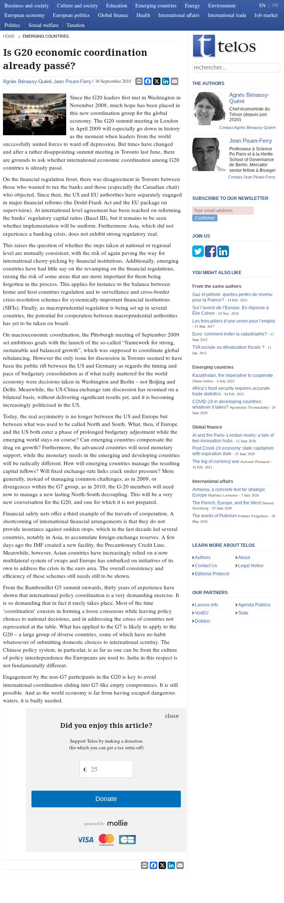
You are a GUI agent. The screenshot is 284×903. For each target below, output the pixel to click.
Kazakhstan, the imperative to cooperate (232, 375)
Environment (222, 5)
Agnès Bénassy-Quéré (27, 81)
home (9, 36)
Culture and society (77, 5)
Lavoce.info (206, 604)
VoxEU (202, 613)
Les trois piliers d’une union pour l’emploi (233, 321)
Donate (106, 799)
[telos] (236, 46)
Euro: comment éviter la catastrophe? (229, 334)
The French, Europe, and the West (226, 502)
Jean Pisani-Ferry (72, 81)
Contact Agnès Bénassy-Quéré (247, 127)
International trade (227, 14)
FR (275, 5)
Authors (202, 557)
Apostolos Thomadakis (249, 407)
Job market (266, 14)
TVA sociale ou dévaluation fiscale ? (228, 347)
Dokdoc (202, 621)
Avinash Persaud (255, 462)
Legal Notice (251, 565)
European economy (24, 14)
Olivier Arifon (202, 381)
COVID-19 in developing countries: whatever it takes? (227, 404)
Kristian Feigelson (253, 516)
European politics (71, 14)
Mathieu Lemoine (223, 495)
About (244, 557)
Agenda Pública (254, 604)
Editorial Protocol (212, 573)
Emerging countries (156, 5)
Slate (243, 613)
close (172, 716)
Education (116, 5)
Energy (192, 5)
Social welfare (43, 24)
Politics (12, 24)
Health (143, 14)
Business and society (26, 5)
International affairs (179, 14)
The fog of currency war (215, 461)
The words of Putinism (214, 515)
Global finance (113, 14)
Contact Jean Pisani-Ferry (251, 177)
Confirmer (205, 218)
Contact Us (206, 565)
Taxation (76, 24)
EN (262, 5)
